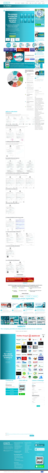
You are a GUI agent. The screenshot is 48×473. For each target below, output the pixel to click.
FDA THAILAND (36, 92)
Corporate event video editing (41, 103)
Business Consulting (27, 452)
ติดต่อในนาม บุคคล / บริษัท (34, 392)
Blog (33, 3)
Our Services (22, 3)
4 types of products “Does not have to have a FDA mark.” (29, 309)
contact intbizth (36, 103)
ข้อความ (33, 401)
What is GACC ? (4, 308)
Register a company (42, 120)
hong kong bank (36, 109)
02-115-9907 (38, 1)
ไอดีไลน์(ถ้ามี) (40, 389)
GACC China (36, 108)
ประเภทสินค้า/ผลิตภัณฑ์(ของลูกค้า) (35, 396)
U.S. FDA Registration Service (17, 452)
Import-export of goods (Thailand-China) (39, 93)
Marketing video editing (42, 113)
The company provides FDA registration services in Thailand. (17, 9)
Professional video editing (37, 120)
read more (2, 312)
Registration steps (42, 123)
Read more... (32, 435)
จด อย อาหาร (10, 433)
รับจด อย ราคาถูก (10, 434)
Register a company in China (17, 455)
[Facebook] (42, 3)
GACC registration (41, 108)
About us (18, 3)
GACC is (38, 108)
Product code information (37, 119)
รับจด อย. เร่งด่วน (31, 434)
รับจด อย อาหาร (17, 434)
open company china (37, 115)
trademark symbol (38, 125)
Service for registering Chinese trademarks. (18, 460)
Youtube (28, 59)
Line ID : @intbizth (42, 1)
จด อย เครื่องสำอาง (17, 433)
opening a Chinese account (37, 118)
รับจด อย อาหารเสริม (21, 434)
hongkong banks (36, 110)
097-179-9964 (17, 39)
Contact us (35, 3)
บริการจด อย (32, 433)
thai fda (8, 433)
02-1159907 (8, 39)
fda (6, 433)
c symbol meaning (38, 104)
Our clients (7, 362)
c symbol (36, 104)
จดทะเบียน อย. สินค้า (26, 433)
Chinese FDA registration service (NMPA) (18, 456)
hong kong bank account (41, 109)
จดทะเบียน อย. (22, 433)
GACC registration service (17, 459)
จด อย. (20, 433)
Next (45, 320)
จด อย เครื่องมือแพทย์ (13, 433)
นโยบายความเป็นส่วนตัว (27, 471)
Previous (1, 320)
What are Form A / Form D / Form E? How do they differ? (40, 72)
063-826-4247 (12, 40)
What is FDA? (16, 308)
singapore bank (41, 124)
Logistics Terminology (37, 113)
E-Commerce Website (27, 447)
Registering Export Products (37, 123)
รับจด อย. (29, 434)
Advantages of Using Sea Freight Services (39, 99)
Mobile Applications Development (28, 449)
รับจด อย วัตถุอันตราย (14, 434)
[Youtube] (43, 3)
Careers (30, 3)
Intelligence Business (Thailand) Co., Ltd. (31, 1)
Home (15, 3)
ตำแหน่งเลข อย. (29, 433)
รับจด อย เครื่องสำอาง (26, 434)
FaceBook (32, 59)
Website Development (27, 448)
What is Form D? (39, 49)
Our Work (27, 3)
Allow (42, 471)
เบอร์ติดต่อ (33, 389)
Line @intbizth (13, 36)
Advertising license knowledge (38, 91)
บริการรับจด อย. (7, 434)
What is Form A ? (39, 60)
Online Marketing (26, 450)
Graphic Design (26, 451)
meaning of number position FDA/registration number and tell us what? (41, 309)
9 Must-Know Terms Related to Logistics (38, 98)
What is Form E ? (39, 38)
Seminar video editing (37, 124)
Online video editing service (37, 114)
